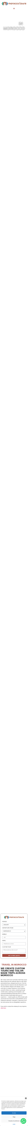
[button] (26, 1098)
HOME (14, 1124)
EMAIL (4, 940)
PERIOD (4, 921)
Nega (14, 1117)
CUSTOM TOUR (6, 947)
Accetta (14, 1113)
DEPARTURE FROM (7, 928)
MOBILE (4, 934)
